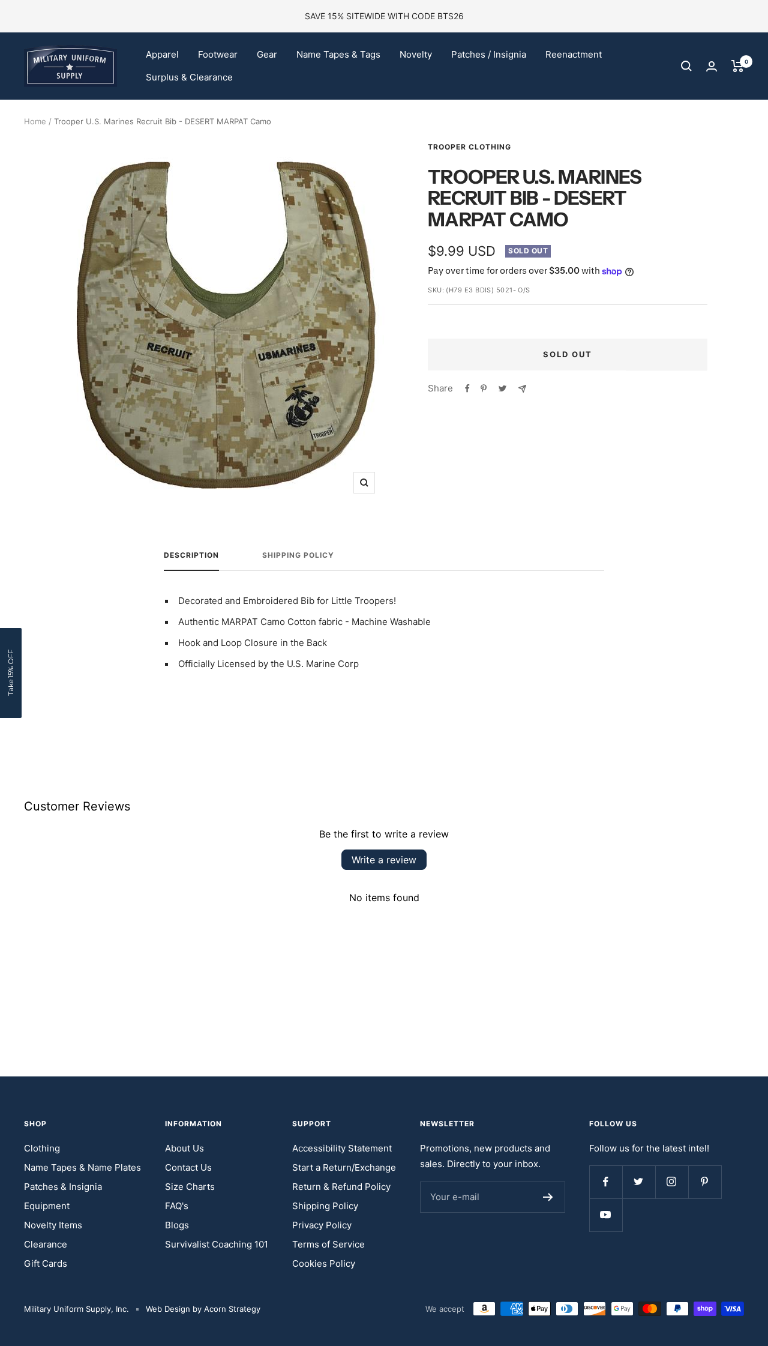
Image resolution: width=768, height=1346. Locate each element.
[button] (11, 673)
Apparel (162, 54)
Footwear (218, 54)
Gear (267, 54)
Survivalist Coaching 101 (216, 1244)
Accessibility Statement (342, 1148)
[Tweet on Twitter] (502, 388)
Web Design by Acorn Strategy (203, 1309)
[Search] (686, 66)
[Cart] (737, 66)
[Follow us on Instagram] (671, 1181)
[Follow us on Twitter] (638, 1181)
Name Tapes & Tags (338, 54)
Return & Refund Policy (341, 1186)
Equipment (47, 1206)
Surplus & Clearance (189, 77)
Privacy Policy (322, 1225)
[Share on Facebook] (467, 388)
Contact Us (188, 1167)
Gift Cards (45, 1263)
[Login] (711, 66)
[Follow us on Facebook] (605, 1181)
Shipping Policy (298, 555)
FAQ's (176, 1206)
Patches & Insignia (63, 1186)
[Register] (548, 1197)
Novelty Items (53, 1225)
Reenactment (573, 54)
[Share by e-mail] (522, 389)
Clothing (42, 1148)
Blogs (177, 1225)
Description (191, 555)
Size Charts (190, 1186)
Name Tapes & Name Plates (82, 1167)
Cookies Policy (323, 1263)
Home (35, 121)
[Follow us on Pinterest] (704, 1181)
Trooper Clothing (469, 146)
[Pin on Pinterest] (484, 388)
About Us (184, 1148)
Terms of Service (328, 1244)
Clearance (45, 1244)
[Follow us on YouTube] (605, 1214)
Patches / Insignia (488, 54)
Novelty (416, 54)
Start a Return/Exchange (344, 1167)
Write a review (384, 860)
